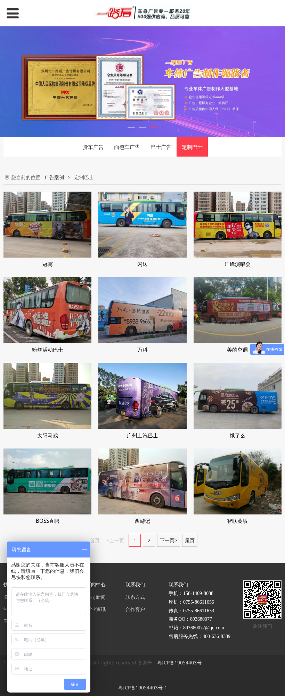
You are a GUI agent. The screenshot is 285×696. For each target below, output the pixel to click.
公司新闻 (96, 597)
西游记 (142, 521)
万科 (142, 349)
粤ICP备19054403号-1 (142, 687)
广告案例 (54, 177)
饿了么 (237, 435)
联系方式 (135, 597)
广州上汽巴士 (142, 435)
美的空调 (237, 349)
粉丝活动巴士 (47, 349)
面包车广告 (127, 146)
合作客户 (135, 609)
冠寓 (47, 264)
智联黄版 (237, 521)
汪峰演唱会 (238, 264)
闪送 (142, 264)
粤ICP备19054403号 (179, 662)
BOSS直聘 (47, 521)
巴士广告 (160, 146)
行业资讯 (96, 609)
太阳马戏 (47, 435)
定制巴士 (192, 146)
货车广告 (93, 146)
